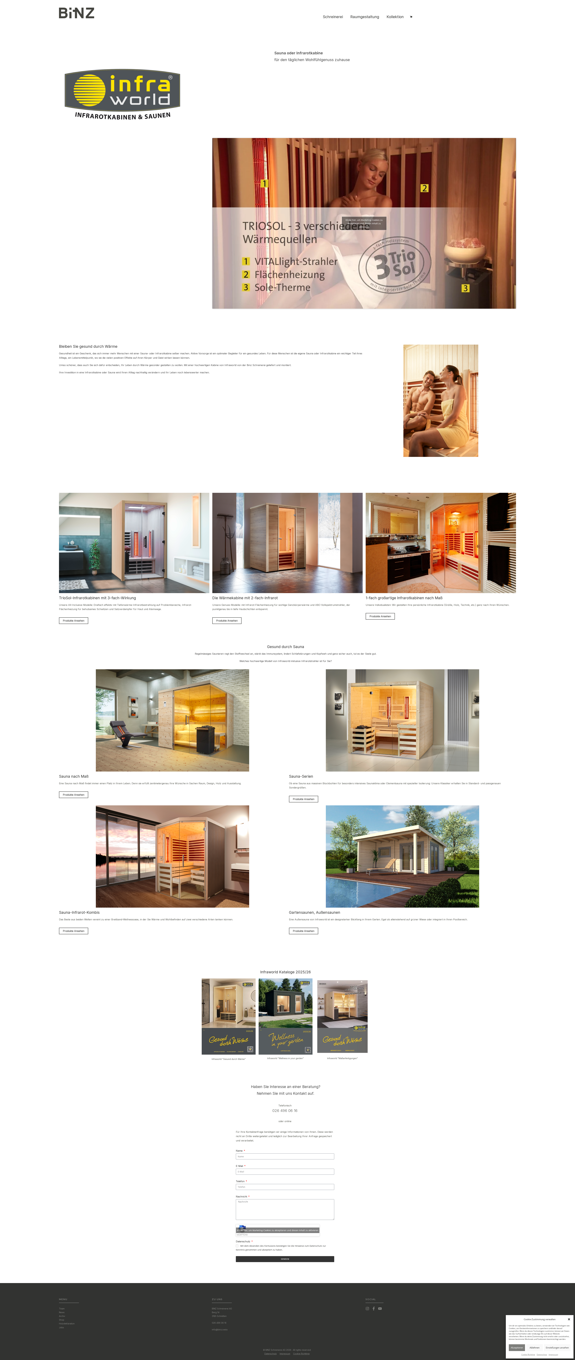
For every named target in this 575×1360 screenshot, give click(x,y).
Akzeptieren (517, 1347)
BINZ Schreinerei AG (222, 1308)
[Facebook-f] (374, 1308)
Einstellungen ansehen (557, 1347)
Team (62, 1308)
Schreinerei (333, 17)
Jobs (61, 1327)
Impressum (553, 1354)
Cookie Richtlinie (301, 1353)
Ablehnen (535, 1347)
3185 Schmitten (219, 1316)
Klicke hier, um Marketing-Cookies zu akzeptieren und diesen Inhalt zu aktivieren (364, 223)
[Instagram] (367, 1308)
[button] (569, 1319)
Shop (61, 1320)
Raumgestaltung (364, 17)
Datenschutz (542, 1354)
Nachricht (242, 1196)
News (62, 1312)
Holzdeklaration (67, 1323)
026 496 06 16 (285, 1110)
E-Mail (240, 1165)
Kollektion (395, 17)
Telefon (240, 1181)
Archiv (62, 1316)
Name (239, 1150)
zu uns (217, 1299)
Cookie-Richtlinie (528, 1354)
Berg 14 (215, 1312)
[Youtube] (380, 1308)
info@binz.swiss (220, 1329)
